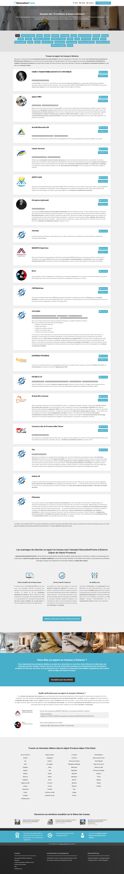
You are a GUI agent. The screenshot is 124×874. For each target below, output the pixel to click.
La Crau (50, 786)
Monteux (74, 786)
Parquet (30, 42)
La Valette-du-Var (50, 795)
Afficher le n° (103, 75)
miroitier (103, 39)
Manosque (74, 767)
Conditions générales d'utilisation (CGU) (24, 862)
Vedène (99, 783)
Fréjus (49, 767)
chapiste (47, 35)
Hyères (50, 776)
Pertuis (74, 795)
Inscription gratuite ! (104, 3)
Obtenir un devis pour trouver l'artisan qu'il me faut (62, 619)
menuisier (95, 39)
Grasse (50, 773)
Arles (25, 764)
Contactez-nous (18, 868)
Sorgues (98, 773)
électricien (105, 35)
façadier (20, 39)
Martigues (74, 776)
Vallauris (98, 780)
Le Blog (82, 3)
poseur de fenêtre (47, 42)
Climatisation (65, 35)
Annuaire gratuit (18, 858)
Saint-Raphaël (99, 761)
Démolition (96, 35)
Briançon (25, 776)
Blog (15, 866)
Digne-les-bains (50, 754)
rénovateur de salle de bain (86, 42)
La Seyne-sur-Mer (50, 792)
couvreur (73, 35)
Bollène (25, 773)
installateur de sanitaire (58, 39)
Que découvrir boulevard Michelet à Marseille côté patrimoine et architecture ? (97, 821)
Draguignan (50, 758)
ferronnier (28, 39)
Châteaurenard (25, 798)
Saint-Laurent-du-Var (99, 758)
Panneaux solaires (20, 42)
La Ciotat (49, 783)
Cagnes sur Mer (25, 783)
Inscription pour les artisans (62, 680)
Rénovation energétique (58, 45)
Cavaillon (25, 795)
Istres (49, 780)
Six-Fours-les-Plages (98, 770)
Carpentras (25, 789)
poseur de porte (59, 42)
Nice (74, 789)
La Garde (49, 789)
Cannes (25, 786)
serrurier (70, 45)
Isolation (70, 39)
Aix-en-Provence (25, 754)
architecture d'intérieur (28, 35)
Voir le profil (104, 72)
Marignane (74, 770)
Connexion (91, 3)
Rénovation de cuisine (103, 42)
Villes (76, 3)
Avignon (25, 770)
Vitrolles (99, 786)
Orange (74, 792)
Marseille (74, 773)
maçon (77, 39)
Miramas (74, 783)
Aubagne (25, 767)
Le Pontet (74, 758)
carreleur (39, 35)
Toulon (99, 776)
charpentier (55, 35)
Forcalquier (50, 764)
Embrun (50, 761)
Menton (74, 780)
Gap (50, 770)
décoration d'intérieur (85, 35)
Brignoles (25, 780)
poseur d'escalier (71, 42)
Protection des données (20, 864)
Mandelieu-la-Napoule (74, 764)
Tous (17, 35)
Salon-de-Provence (99, 764)
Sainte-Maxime (99, 754)
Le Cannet (74, 754)
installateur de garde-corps (41, 39)
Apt (25, 761)
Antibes (25, 758)
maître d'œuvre (86, 39)
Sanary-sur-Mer (98, 767)
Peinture (37, 42)
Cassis (25, 792)
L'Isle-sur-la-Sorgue (74, 761)
